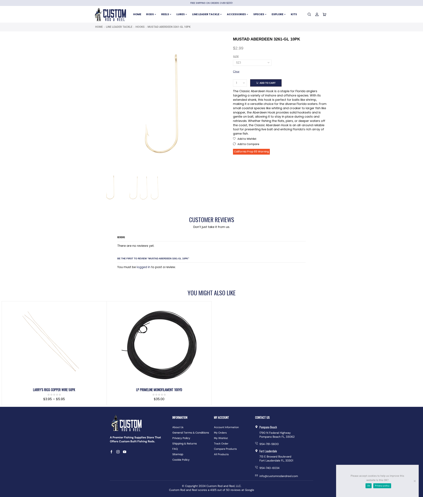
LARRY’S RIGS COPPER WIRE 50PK (54, 389)
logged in (143, 267)
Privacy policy (382, 485)
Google (249, 490)
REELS (165, 14)
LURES (180, 14)
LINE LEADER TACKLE (205, 14)
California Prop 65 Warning (251, 151)
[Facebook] (111, 451)
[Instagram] (118, 451)
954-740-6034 (269, 468)
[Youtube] (124, 451)
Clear (236, 71)
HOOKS (140, 26)
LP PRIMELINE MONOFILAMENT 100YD (159, 389)
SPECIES (258, 14)
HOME (137, 14)
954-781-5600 (269, 444)
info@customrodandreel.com (278, 476)
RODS (150, 14)
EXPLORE (277, 14)
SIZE (236, 56)
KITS (294, 14)
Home (99, 26)
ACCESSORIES (236, 14)
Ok (368, 485)
